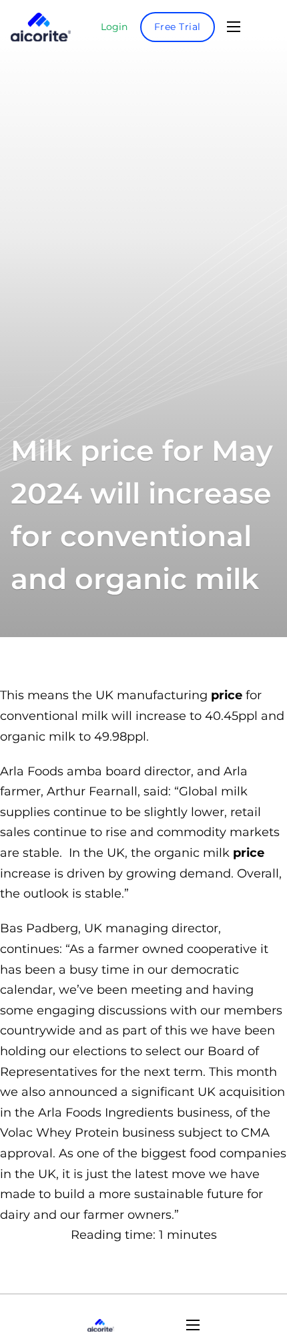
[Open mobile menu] (233, 26)
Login (114, 27)
